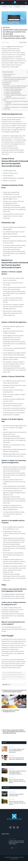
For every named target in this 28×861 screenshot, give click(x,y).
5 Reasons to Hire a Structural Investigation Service (11, 710)
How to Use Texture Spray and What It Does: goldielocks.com (16, 758)
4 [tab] (16, 848)
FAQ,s (5, 99)
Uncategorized (22, 42)
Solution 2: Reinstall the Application (13, 90)
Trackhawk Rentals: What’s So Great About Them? (16, 794)
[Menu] (3, 3)
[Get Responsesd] (15, 2)
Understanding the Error (9, 74)
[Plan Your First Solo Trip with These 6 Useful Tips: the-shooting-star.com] (4, 779)
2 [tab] (13, 848)
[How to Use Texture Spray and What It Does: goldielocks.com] (4, 757)
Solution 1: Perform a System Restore (14, 89)
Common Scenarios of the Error (11, 81)
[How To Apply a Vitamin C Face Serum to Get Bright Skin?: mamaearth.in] (4, 748)
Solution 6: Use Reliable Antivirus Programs (15, 98)
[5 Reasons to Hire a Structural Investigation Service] (14, 701)
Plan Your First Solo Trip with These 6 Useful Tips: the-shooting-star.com (17, 781)
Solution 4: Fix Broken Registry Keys (13, 93)
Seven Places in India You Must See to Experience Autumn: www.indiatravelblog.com (17, 772)
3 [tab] (14, 848)
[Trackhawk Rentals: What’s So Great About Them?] (4, 793)
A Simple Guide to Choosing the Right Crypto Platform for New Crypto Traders (16, 842)
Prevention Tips (7, 82)
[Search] (25, 3)
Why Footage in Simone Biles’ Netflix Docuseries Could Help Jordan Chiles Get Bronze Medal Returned (14, 731)
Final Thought (7, 109)
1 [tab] (12, 848)
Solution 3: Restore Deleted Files (13, 92)
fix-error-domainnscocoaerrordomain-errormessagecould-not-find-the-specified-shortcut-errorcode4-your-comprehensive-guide (13, 676)
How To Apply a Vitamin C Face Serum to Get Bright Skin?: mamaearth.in (16, 750)
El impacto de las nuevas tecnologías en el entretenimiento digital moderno (14, 690)
